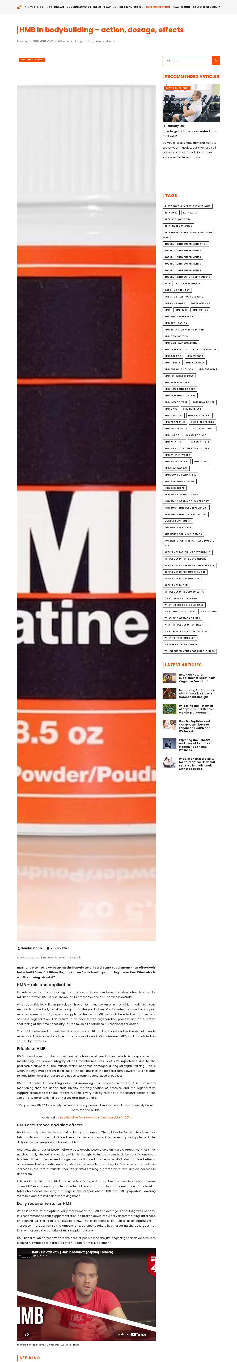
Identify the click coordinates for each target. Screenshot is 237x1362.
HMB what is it (174, 441)
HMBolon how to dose (179, 481)
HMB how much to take (180, 395)
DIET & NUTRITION (131, 7)
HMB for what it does (179, 375)
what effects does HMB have (184, 605)
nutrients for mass (177, 527)
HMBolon (200, 461)
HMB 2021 (181, 309)
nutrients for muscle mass (183, 534)
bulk (167, 283)
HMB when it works (177, 455)
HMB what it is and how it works (186, 448)
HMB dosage (172, 356)
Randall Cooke (32, 948)
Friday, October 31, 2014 (115, 1118)
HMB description (175, 349)
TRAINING (110, 7)
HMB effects (195, 356)
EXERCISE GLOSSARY (206, 7)
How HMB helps (174, 488)
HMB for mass (195, 362)
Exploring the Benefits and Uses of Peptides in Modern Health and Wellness (196, 745)
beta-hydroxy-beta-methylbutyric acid (188, 235)
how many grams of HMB (181, 494)
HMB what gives (195, 435)
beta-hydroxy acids (178, 225)
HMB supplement (204, 428)
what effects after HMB (180, 598)
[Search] (216, 60)
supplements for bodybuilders (185, 558)
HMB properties (174, 422)
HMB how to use (204, 402)
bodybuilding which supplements (187, 276)
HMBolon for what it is (180, 474)
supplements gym (176, 585)
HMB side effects (202, 422)
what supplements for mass (183, 624)
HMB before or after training (184, 329)
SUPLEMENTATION (158, 7)
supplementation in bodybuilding (187, 552)
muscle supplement (177, 520)
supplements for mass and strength (189, 565)
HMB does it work (205, 349)
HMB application (175, 323)
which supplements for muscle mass (189, 651)
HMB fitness (172, 362)
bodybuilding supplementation (185, 243)
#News (59, 7)
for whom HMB (200, 303)
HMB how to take (176, 402)
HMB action (200, 309)
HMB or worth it (199, 415)
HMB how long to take (179, 389)
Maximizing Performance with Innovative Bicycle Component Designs (197, 694)
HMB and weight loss (178, 316)
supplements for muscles (182, 578)
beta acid (171, 212)
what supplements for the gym (185, 631)
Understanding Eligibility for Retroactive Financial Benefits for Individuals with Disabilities (197, 764)
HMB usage (171, 435)
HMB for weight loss (178, 369)
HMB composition (176, 336)
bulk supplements (188, 283)
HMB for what (207, 369)
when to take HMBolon (180, 637)
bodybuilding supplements (182, 250)
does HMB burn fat (177, 290)
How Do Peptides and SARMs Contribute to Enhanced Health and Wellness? (194, 726)
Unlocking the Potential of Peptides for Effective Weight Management (196, 709)
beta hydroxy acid (177, 219)
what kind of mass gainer (182, 618)
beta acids (190, 212)
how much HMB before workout (186, 507)
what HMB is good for (179, 611)
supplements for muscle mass (185, 572)
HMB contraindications (180, 342)
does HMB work (174, 303)
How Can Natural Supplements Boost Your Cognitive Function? (197, 678)
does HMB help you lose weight (185, 296)
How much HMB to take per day (185, 514)
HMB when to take (176, 461)
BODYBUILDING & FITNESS (84, 7)
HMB (167, 309)
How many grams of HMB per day (186, 501)
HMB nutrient (192, 408)
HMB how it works (176, 382)
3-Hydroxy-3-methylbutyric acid (187, 206)
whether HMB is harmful (180, 644)
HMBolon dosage (176, 468)
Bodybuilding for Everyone (78, 1118)
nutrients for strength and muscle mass (188, 543)
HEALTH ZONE (182, 7)
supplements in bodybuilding (184, 591)
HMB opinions (173, 415)
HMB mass (170, 408)
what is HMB (208, 611)
